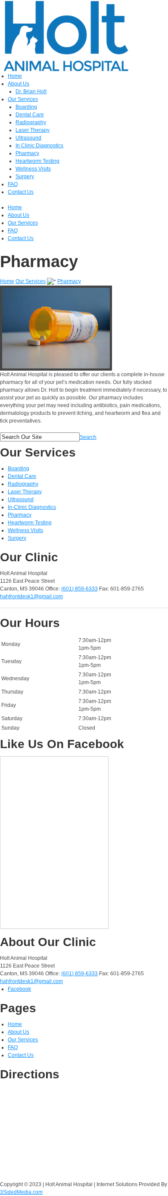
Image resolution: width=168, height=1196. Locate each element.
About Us (18, 1032)
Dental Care (22, 476)
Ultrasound (21, 499)
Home (7, 281)
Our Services (31, 281)
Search (88, 437)
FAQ (13, 1047)
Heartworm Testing (30, 523)
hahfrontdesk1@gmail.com (31, 596)
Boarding (18, 469)
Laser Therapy (25, 492)
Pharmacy (69, 281)
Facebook (19, 989)
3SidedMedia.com (21, 1192)
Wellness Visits (25, 530)
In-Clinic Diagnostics (32, 507)
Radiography (23, 484)
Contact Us (21, 1055)
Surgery (17, 538)
